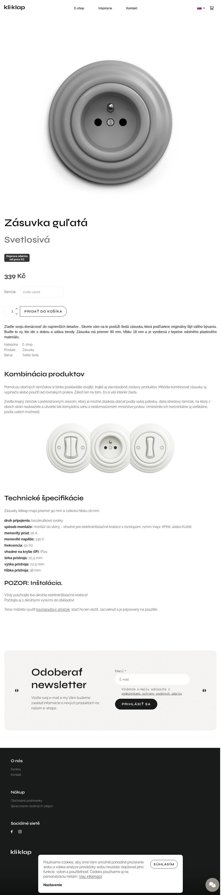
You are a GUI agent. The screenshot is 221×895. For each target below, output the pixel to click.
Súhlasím (164, 864)
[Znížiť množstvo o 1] (16, 313)
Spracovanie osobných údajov (32, 806)
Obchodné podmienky (26, 800)
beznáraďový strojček (53, 609)
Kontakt (16, 774)
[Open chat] (212, 885)
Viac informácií (90, 876)
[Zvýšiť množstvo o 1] (16, 308)
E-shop (27, 344)
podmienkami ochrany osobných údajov (152, 693)
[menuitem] (79, 8)
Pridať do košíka (43, 311)
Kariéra (16, 769)
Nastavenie (52, 885)
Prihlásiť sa (136, 704)
